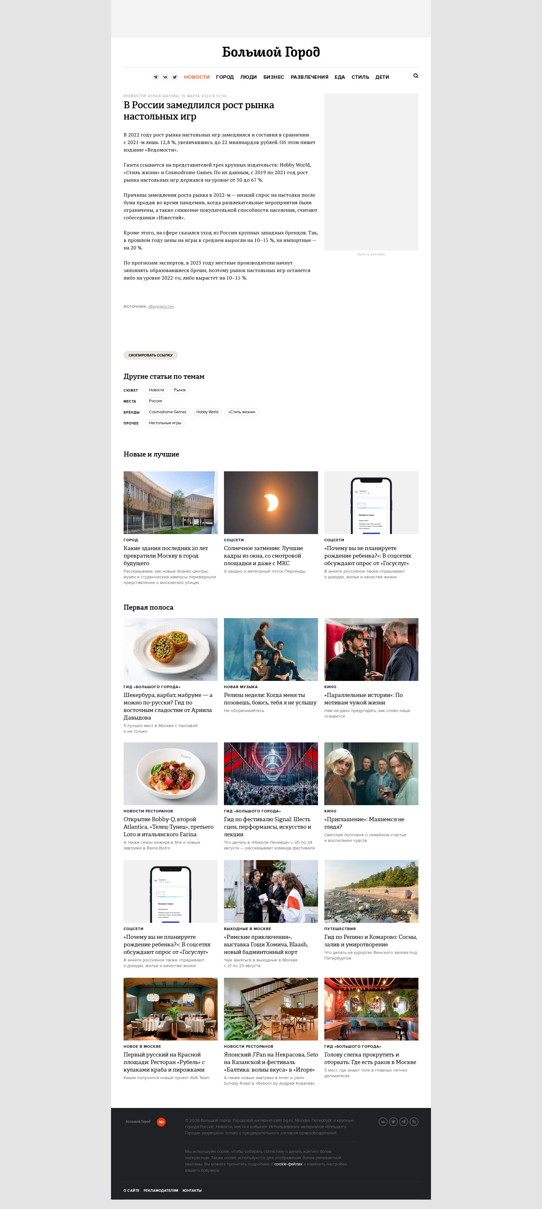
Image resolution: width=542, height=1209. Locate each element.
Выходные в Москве (247, 929)
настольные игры (165, 422)
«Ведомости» (161, 306)
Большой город (138, 1122)
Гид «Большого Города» (152, 687)
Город (131, 540)
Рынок (180, 390)
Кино (330, 687)
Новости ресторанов (148, 811)
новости (156, 390)
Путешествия (340, 929)
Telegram (407, 1121)
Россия (155, 401)
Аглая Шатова (163, 96)
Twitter (397, 1121)
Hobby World (207, 412)
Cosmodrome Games (167, 412)
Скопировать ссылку (151, 355)
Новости (135, 96)
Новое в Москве (142, 1046)
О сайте (132, 1191)
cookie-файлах (288, 1164)
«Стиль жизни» (242, 412)
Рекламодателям (161, 1191)
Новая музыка (241, 687)
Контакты (192, 1191)
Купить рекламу (371, 254)
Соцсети (234, 540)
